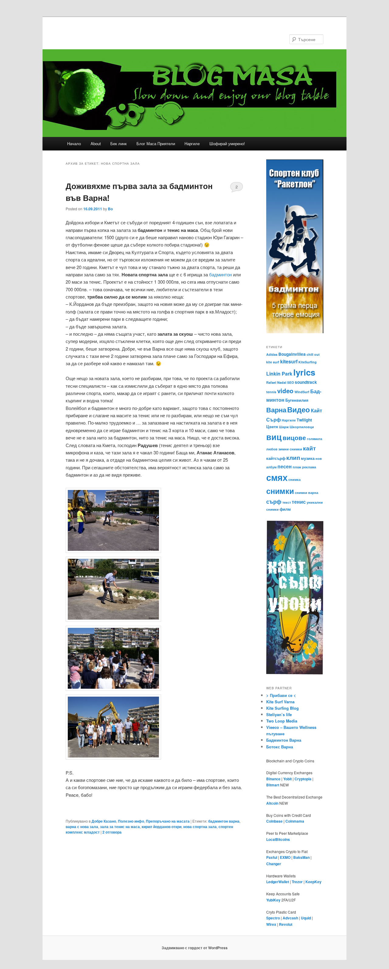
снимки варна (306, 492)
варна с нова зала (82, 826)
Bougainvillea (292, 354)
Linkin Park (279, 373)
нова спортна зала (200, 826)
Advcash (290, 918)
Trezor (297, 881)
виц (274, 437)
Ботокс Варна (279, 747)
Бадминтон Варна (283, 740)
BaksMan (301, 857)
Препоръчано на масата (168, 821)
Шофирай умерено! (227, 143)
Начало (74, 143)
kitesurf (289, 361)
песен (284, 466)
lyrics (304, 372)
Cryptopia (303, 779)
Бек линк (118, 143)
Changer (273, 863)
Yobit (287, 779)
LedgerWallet (277, 881)
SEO (290, 382)
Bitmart (272, 785)
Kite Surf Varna (280, 702)
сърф (273, 501)
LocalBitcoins (278, 839)
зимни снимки (290, 449)
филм (285, 509)
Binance (273, 779)
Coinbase (274, 821)
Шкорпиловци (302, 427)
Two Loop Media (281, 721)
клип (293, 457)
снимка (294, 479)
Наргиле (192, 143)
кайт (309, 448)
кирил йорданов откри (161, 826)
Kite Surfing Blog (282, 708)
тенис (299, 501)
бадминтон (220, 274)
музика (308, 458)
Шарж (284, 427)
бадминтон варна (223, 821)
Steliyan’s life (279, 714)
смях (276, 477)
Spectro (273, 918)
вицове (294, 437)
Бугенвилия (296, 400)
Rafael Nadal (276, 382)
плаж (297, 467)
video (285, 390)
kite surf (272, 362)
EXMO (285, 857)
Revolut (285, 924)
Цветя (272, 426)
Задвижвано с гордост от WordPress (195, 947)
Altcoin (272, 803)
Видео (298, 409)
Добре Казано (103, 821)
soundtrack (306, 382)
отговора (112, 832)
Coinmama (294, 821)
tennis (271, 392)
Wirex (271, 924)
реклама (309, 467)
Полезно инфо (131, 821)
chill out (313, 354)
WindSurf (301, 392)
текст (286, 502)
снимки (280, 490)
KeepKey (313, 881)
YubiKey (273, 900)
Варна (276, 410)
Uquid (306, 918)
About (96, 143)
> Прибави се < (281, 695)
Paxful (271, 857)
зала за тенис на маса (120, 826)
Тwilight (304, 420)
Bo (110, 209)
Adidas (271, 354)
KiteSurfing (307, 362)
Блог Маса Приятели (155, 143)
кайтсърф (275, 458)
